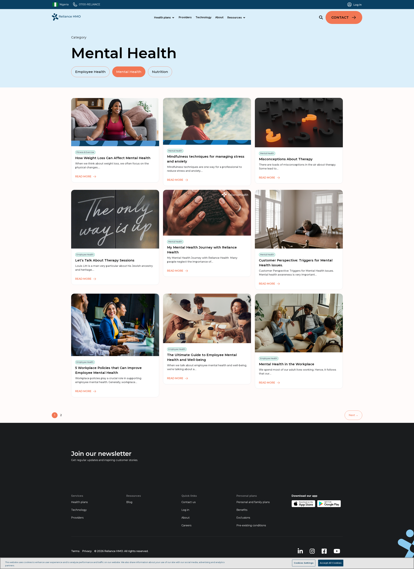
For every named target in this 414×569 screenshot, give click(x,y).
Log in (185, 509)
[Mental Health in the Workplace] (299, 323)
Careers (186, 525)
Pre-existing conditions (251, 525)
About (219, 17)
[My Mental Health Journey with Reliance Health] (207, 212)
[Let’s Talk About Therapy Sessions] (115, 219)
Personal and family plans (253, 502)
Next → (353, 415)
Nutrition (160, 72)
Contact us (188, 502)
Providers (185, 17)
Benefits (241, 509)
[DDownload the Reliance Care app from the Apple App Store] (303, 503)
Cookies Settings (304, 563)
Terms (75, 551)
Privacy (87, 551)
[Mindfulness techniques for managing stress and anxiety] (207, 121)
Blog (129, 502)
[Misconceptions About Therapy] (299, 122)
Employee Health (90, 72)
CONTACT (340, 17)
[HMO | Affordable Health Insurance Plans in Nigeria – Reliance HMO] (66, 17)
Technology (203, 17)
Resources (234, 17)
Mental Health (128, 72)
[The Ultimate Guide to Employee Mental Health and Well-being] (207, 318)
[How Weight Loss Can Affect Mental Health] (115, 122)
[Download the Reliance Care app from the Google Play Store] (329, 503)
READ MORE (83, 176)
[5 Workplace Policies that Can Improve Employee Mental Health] (115, 325)
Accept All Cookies (331, 563)
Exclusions (243, 517)
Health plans (162, 17)
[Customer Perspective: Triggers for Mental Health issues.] (299, 219)
